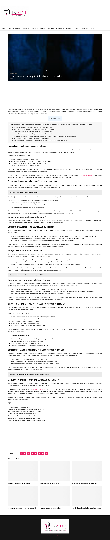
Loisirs (76, 28)
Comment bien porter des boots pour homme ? (51, 508)
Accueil (3, 28)
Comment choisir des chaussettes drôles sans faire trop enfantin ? (26, 409)
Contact (93, 28)
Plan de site (47, 536)
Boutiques (35, 28)
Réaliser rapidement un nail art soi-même (50, 483)
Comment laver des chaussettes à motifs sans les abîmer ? (24, 416)
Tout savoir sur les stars (13, 28)
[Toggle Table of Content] (58, 118)
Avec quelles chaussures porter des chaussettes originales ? (25, 411)
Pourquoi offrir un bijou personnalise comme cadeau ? (85, 483)
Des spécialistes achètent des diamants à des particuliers (86, 508)
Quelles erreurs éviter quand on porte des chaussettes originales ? (27, 420)
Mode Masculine (60, 28)
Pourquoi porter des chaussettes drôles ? (19, 407)
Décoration (42, 28)
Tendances (68, 28)
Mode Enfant (51, 28)
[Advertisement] (79, 13)
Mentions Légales (56, 536)
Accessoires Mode (13, 73)
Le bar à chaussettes (39, 389)
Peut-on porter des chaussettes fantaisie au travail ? (22, 413)
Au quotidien (85, 28)
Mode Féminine (25, 28)
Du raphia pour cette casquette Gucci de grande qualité (22, 508)
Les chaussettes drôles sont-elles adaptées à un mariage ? (24, 418)
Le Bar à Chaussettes (87, 175)
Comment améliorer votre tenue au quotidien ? (19, 483)
